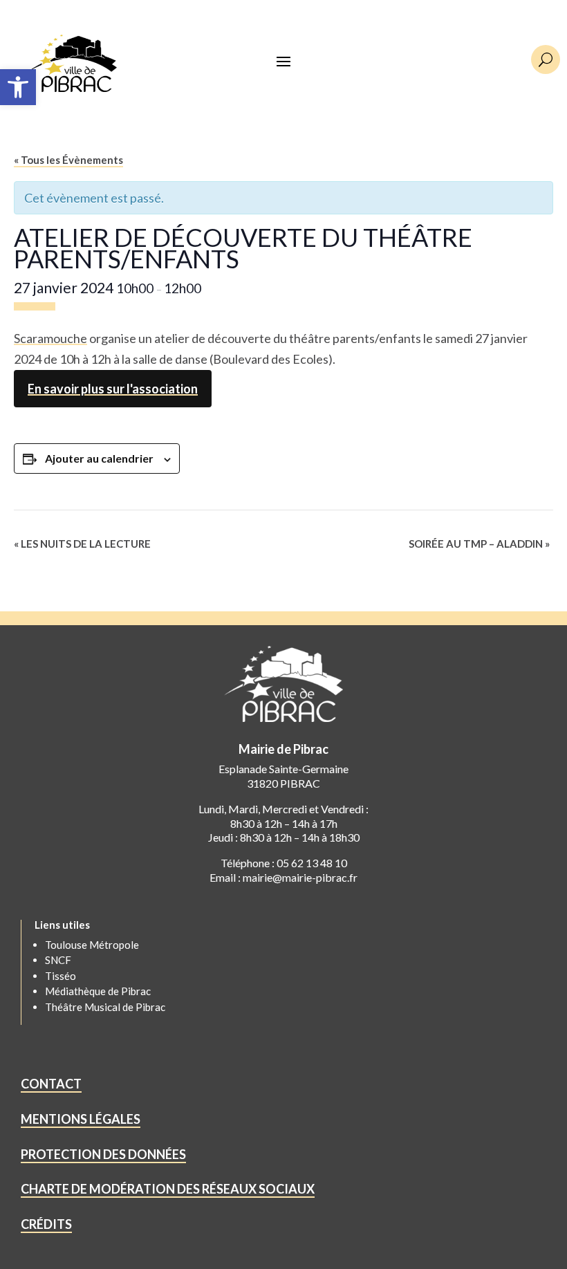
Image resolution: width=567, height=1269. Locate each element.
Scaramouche (50, 338)
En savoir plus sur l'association (113, 388)
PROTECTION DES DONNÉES (103, 1154)
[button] (18, 87)
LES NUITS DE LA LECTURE (82, 543)
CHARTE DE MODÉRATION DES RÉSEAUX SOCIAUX (168, 1188)
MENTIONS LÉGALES (80, 1119)
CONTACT (51, 1083)
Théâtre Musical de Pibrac (105, 1007)
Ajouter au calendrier (99, 458)
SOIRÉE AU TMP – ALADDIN (479, 543)
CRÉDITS (46, 1224)
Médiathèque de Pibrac (98, 991)
